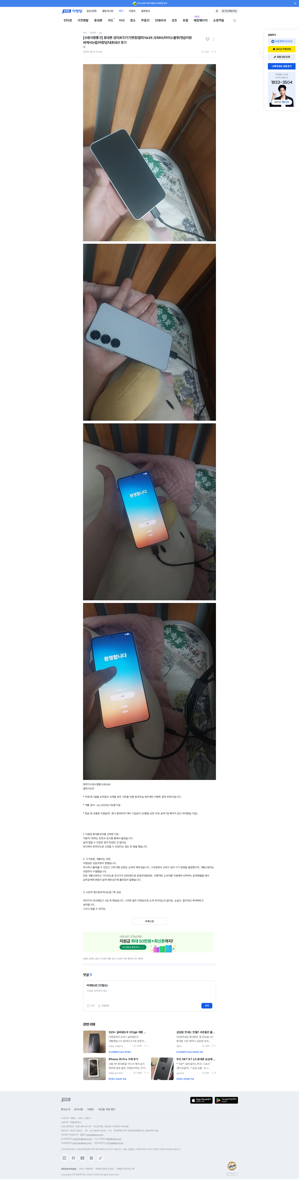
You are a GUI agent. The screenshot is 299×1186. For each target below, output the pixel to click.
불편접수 (145, 11)
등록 (207, 1005)
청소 (133, 20)
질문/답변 (92, 11)
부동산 (145, 20)
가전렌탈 (83, 20)
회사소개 (65, 1109)
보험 (185, 20)
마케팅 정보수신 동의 (105, 1169)
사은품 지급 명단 (106, 1109)
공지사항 (78, 1109)
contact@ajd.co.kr (82, 1139)
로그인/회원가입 (229, 11)
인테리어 (160, 20)
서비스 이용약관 (86, 1169)
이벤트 (132, 11)
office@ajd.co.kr (115, 1143)
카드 (111, 20)
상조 (174, 20)
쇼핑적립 (218, 20)
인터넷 (68, 20)
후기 (121, 11)
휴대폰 (98, 20)
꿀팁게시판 (107, 11)
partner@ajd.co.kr (82, 1143)
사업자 (196, 17)
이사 (122, 20)
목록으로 (149, 921)
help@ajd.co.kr (113, 1139)
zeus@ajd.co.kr (95, 1134)
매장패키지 (201, 20)
